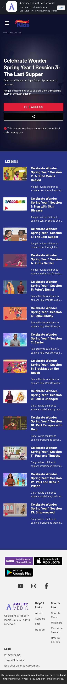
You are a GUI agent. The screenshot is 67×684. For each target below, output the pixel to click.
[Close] (3, 7)
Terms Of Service (14, 660)
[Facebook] (46, 586)
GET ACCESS (33, 107)
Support (40, 618)
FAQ (37, 624)
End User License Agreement (22, 665)
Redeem (40, 629)
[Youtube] (20, 586)
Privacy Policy (12, 654)
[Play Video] (15, 173)
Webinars (56, 622)
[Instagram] (33, 586)
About (39, 613)
